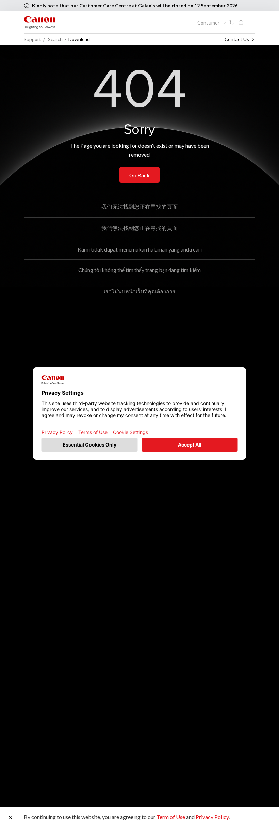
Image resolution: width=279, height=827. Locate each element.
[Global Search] (241, 23)
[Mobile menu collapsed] (251, 22)
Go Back (139, 175)
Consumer (208, 23)
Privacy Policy (212, 817)
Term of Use (171, 817)
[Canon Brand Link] (39, 22)
